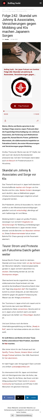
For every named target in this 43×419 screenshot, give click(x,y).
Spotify (5, 352)
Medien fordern (26, 190)
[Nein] (40, 412)
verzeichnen (23, 309)
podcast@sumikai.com (21, 367)
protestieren (25, 298)
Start (3, 9)
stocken (5, 272)
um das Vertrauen (33, 263)
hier (6, 344)
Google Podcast (8, 355)
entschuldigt (22, 210)
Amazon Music (27, 352)
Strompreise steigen (10, 274)
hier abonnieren (11, 358)
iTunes (11, 352)
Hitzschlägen (28, 315)
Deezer (17, 352)
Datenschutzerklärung (24, 415)
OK (12, 415)
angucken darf (19, 289)
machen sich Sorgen (24, 187)
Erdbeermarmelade (17, 233)
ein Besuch (10, 161)
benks (7, 39)
